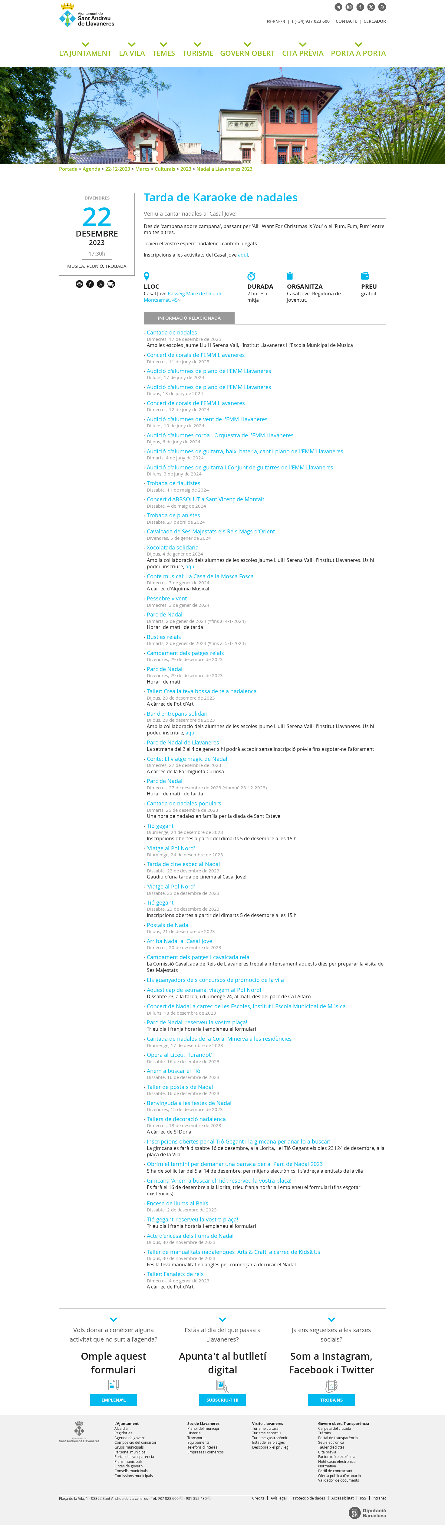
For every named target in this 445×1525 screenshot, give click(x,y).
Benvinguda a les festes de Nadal (189, 1103)
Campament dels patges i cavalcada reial (199, 957)
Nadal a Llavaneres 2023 (224, 169)
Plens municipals (128, 1461)
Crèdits (258, 1498)
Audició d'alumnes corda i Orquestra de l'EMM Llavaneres (220, 435)
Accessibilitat (342, 1498)
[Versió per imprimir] (81, 283)
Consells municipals (131, 1470)
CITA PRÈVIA (303, 53)
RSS (363, 1498)
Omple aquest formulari (114, 1362)
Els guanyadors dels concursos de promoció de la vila (215, 979)
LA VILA (132, 53)
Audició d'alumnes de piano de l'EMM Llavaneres (209, 371)
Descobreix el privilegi (270, 1447)
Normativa (327, 1465)
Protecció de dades (309, 1498)
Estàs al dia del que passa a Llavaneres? (223, 1334)
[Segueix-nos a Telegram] (336, 6)
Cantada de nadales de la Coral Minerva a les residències (219, 1038)
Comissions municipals (133, 1475)
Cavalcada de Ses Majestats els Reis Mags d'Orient (211, 531)
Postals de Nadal (168, 925)
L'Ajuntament (126, 1423)
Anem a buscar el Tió (173, 1070)
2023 (185, 169)
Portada (68, 169)
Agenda (91, 169)
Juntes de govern (128, 1465)
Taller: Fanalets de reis (175, 1274)
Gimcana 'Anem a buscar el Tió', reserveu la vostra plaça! (219, 1180)
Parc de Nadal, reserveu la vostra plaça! (197, 1022)
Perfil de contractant (335, 1470)
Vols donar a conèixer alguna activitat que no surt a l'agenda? (113, 1334)
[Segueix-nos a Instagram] (347, 6)
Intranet (379, 1498)
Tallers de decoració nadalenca (186, 1119)
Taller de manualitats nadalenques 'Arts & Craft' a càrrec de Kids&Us (233, 1251)
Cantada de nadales (172, 332)
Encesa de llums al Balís (177, 1203)
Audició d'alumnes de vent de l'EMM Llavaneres (207, 419)
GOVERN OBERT (247, 53)
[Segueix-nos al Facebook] (358, 6)
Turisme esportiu (266, 1432)
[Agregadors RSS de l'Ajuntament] (380, 6)
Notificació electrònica (337, 1461)
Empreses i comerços (205, 1451)
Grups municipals (129, 1447)
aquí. (191, 566)
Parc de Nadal (165, 614)
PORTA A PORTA (358, 53)
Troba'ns (331, 1400)
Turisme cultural (265, 1428)
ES (269, 21)
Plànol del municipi (203, 1428)
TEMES (163, 53)
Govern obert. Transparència (343, 1423)
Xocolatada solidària (173, 547)
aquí (243, 254)
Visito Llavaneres (267, 1423)
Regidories (123, 1432)
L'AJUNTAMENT (85, 53)
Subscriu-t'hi (222, 1400)
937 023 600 (168, 1498)
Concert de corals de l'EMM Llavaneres (196, 354)
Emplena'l (113, 1400)
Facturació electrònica (336, 1456)
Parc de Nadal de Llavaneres (183, 742)
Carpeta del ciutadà (334, 1428)
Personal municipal (130, 1451)
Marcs (142, 169)
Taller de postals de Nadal (180, 1086)
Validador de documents (338, 1480)
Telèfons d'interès (202, 1447)
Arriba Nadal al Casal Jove (179, 941)
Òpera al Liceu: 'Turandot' (179, 1054)
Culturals (165, 169)
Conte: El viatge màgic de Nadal (187, 758)
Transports (196, 1437)
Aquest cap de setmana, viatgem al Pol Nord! (204, 989)
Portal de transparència (134, 1456)
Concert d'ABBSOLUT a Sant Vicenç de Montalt (205, 499)
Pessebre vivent (167, 598)
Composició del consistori (135, 1442)
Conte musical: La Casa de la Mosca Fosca (200, 576)
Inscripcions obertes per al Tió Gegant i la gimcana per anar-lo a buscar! (239, 1141)
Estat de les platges (268, 1442)
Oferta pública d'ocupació (339, 1475)
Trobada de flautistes (173, 483)
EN (276, 21)
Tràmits (324, 1432)
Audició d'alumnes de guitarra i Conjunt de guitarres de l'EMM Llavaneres (240, 467)
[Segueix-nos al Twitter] (369, 6)
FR (282, 21)
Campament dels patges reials (185, 653)
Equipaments (198, 1442)
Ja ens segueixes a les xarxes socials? (331, 1334)
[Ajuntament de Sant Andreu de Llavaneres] (79, 1441)
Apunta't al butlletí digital (222, 1362)
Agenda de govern (129, 1437)
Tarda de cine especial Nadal (183, 864)
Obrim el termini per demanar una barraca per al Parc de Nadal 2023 (235, 1163)
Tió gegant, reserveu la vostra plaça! (192, 1219)
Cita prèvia (327, 1451)
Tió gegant (160, 825)
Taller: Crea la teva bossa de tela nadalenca (202, 691)
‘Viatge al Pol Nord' (171, 848)
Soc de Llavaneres (203, 1423)
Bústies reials (164, 636)
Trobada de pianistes (173, 515)
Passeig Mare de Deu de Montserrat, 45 (183, 296)
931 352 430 (196, 1498)
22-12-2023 (117, 169)
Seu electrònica (331, 1442)
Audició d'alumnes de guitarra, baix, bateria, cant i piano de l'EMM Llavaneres (245, 451)
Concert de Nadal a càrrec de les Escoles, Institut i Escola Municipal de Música (246, 1006)
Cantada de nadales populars (184, 803)
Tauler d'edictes (331, 1447)
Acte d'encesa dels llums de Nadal (190, 1235)
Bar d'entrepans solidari (177, 713)
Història (194, 1432)
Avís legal (279, 1498)
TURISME (197, 53)
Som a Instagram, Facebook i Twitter (331, 1362)
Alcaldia (121, 1428)
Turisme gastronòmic (270, 1437)
